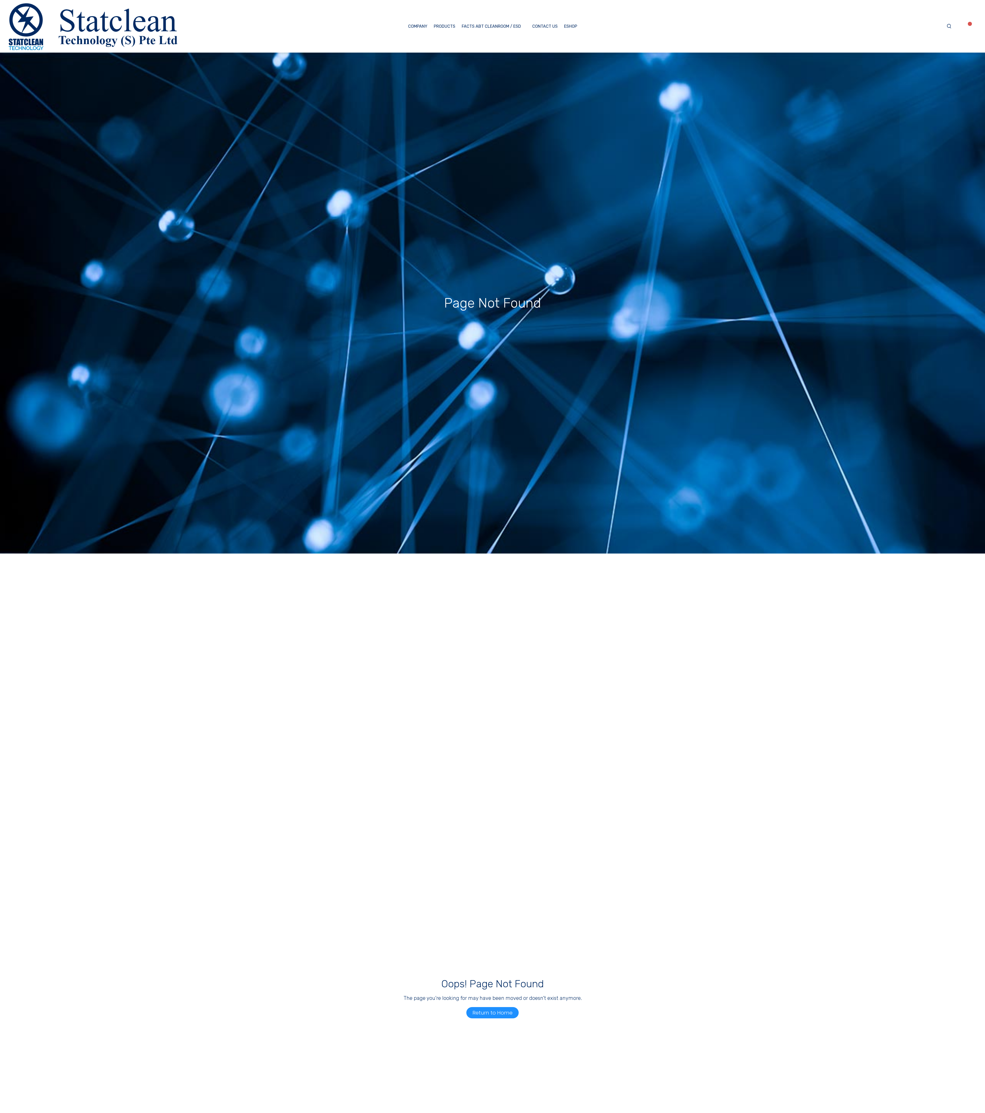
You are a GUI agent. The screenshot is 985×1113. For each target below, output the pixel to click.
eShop (570, 26)
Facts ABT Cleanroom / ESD (491, 26)
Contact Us (545, 26)
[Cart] (976, 26)
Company (417, 26)
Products (444, 26)
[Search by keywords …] (949, 26)
